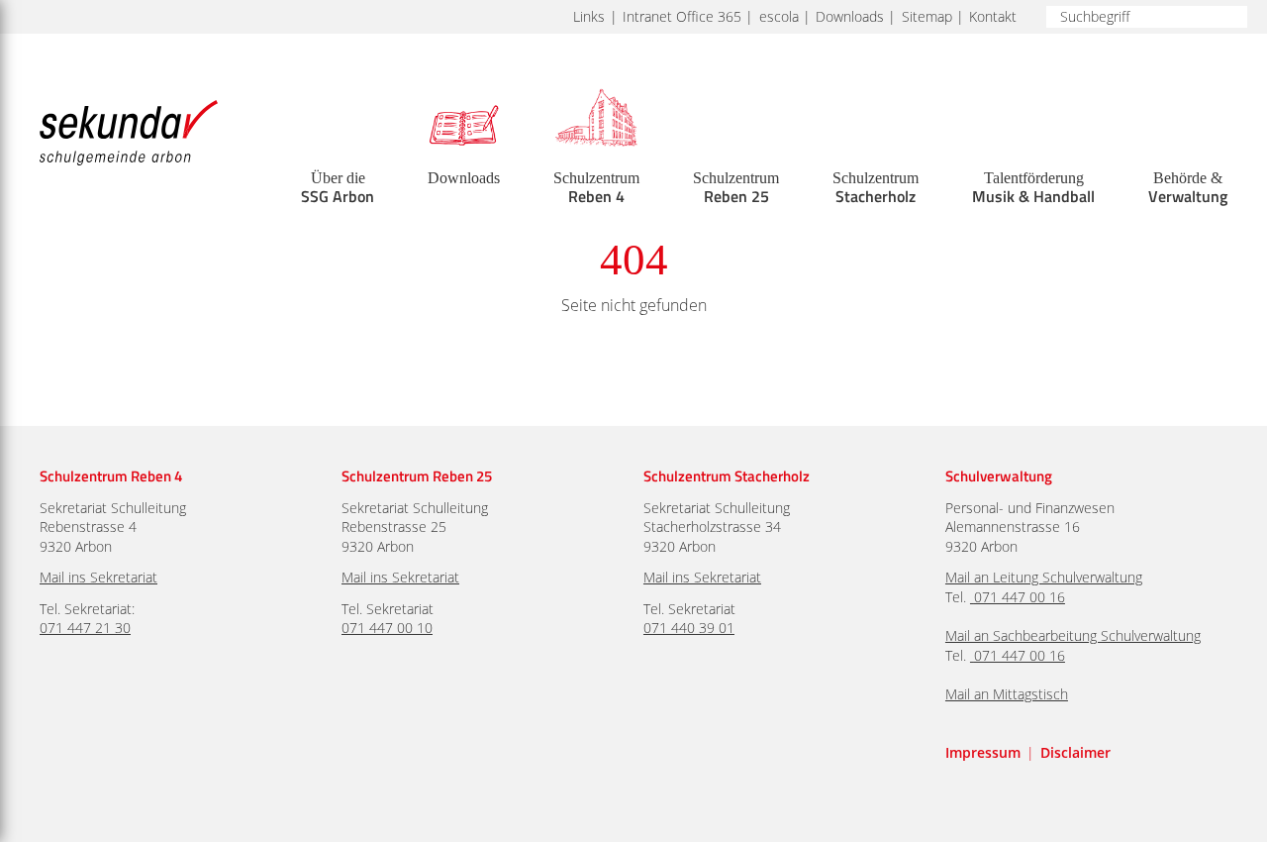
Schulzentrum (596, 187)
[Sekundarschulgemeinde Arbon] (129, 132)
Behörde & (1187, 187)
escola (779, 16)
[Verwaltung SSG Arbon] (972, 596)
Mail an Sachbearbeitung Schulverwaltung (1073, 635)
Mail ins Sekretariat (98, 577)
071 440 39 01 (688, 627)
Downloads (850, 16)
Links (589, 16)
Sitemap (927, 16)
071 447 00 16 (1019, 596)
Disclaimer (1075, 752)
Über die (337, 187)
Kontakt (993, 16)
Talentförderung (1033, 187)
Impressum (983, 752)
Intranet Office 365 (682, 16)
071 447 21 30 (85, 627)
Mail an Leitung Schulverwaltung (1043, 577)
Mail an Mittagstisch (1006, 693)
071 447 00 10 (387, 627)
